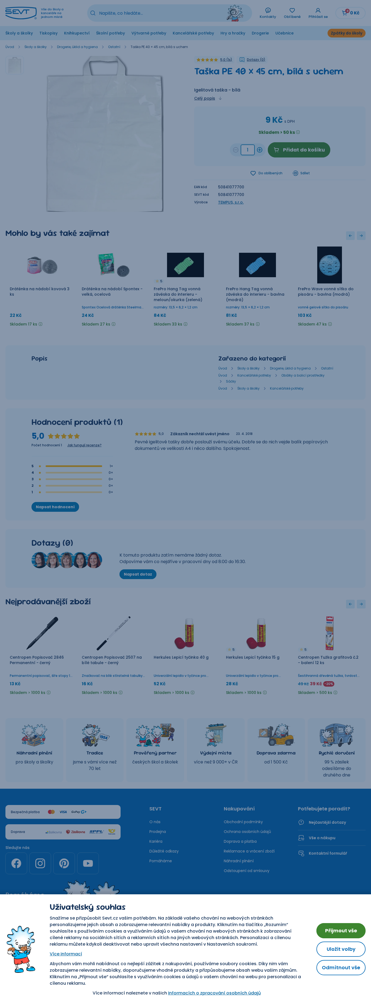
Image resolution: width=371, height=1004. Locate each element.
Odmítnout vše (341, 967)
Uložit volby (341, 949)
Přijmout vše (341, 930)
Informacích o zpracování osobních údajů (214, 993)
